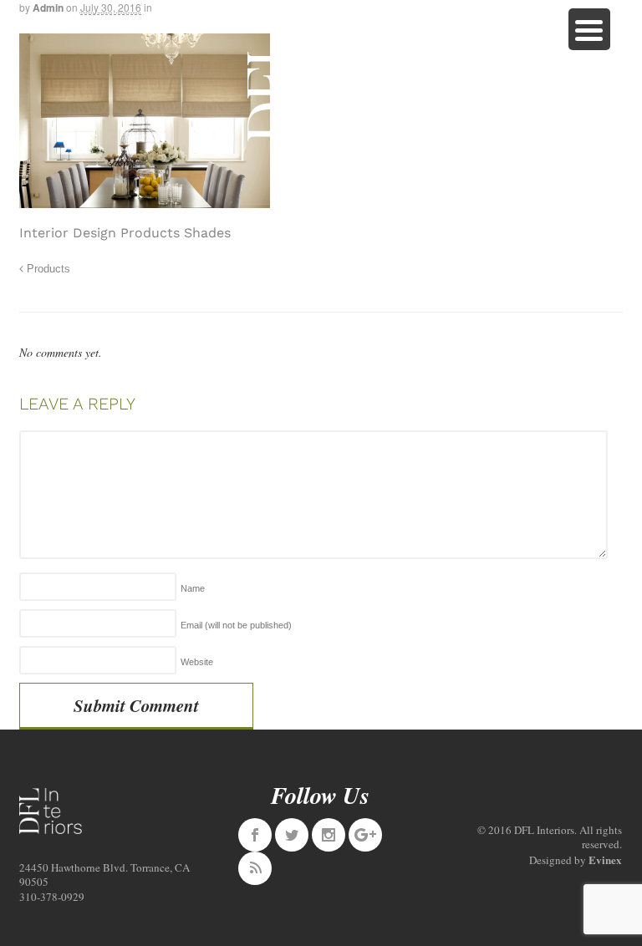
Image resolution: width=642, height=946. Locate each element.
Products (46, 269)
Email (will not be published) (236, 625)
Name (193, 588)
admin (48, 7)
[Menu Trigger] (589, 29)
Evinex (605, 859)
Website (197, 662)
